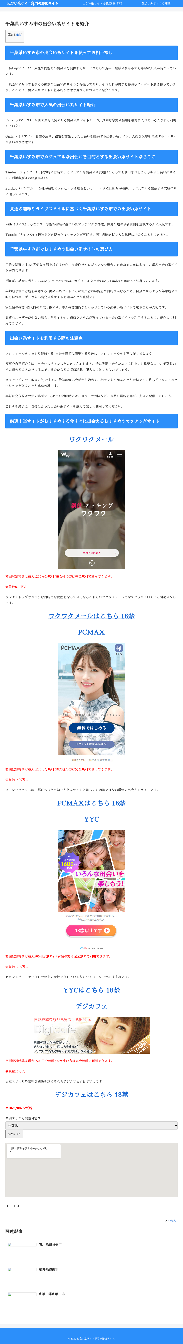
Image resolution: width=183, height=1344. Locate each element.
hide (18, 34)
